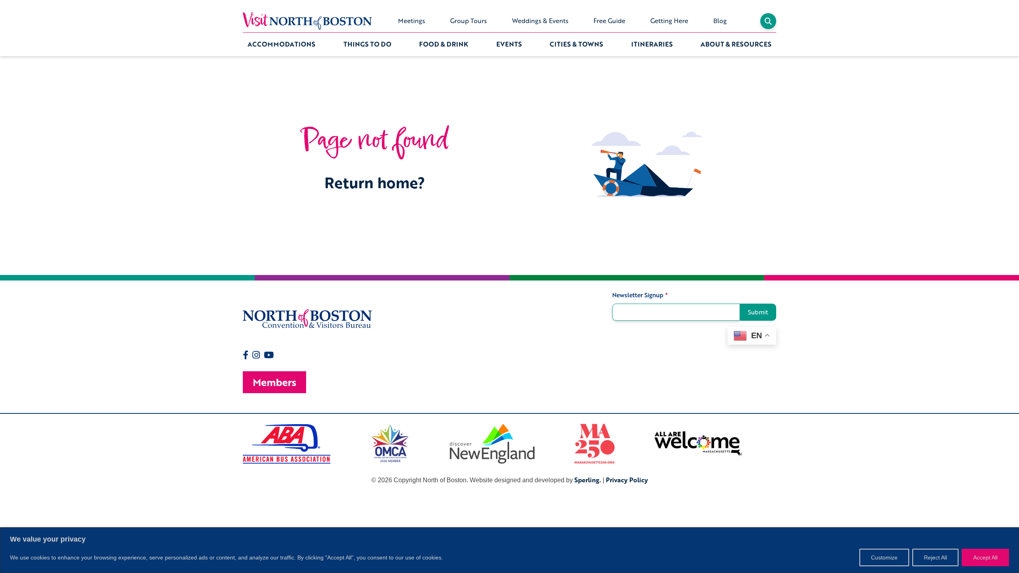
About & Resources (736, 44)
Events (509, 44)
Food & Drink (443, 44)
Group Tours (468, 20)
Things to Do (367, 44)
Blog (720, 20)
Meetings (411, 20)
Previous (237, 444)
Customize (884, 557)
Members (274, 382)
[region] (509, 550)
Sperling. (587, 480)
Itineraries (652, 44)
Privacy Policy (627, 480)
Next (782, 444)
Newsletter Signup (640, 295)
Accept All (985, 557)
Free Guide (609, 20)
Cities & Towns (576, 44)
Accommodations (281, 44)
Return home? (374, 182)
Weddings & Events (540, 20)
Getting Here (669, 20)
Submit (758, 312)
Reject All (935, 557)
